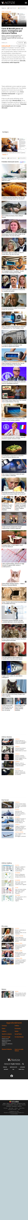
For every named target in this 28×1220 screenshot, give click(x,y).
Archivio (6, 1069)
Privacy (16, 1108)
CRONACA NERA (18, 943)
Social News (18, 1034)
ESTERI (16, 887)
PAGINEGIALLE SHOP (21, 1103)
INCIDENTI (17, 769)
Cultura (4, 1031)
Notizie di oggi (6, 1037)
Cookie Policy (21, 1108)
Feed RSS (5, 1067)
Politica (17, 1025)
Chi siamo (5, 1108)
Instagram (4, 154)
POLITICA (17, 809)
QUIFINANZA (8, 1106)
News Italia (21, 1069)
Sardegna (5, 132)
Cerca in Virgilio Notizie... (12, 1064)
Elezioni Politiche (7, 1049)
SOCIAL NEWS (8, 11)
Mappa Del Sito (13, 1067)
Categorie (22, 1067)
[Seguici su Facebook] (11, 1076)
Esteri (3, 1028)
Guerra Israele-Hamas (19, 1050)
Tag (13, 1069)
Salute (16, 1031)
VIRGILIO (8, 1103)
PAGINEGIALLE (13, 1103)
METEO (16, 991)
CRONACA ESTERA (19, 832)
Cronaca (4, 1025)
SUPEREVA (19, 1106)
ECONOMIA (17, 872)
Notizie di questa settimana (6, 1041)
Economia (18, 1028)
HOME (3, 11)
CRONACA (17, 739)
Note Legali (11, 1108)
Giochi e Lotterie (7, 1034)
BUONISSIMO (14, 1106)
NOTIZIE (10, 3)
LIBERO (4, 1103)
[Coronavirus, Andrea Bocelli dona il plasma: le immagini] (14, 145)
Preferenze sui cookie (12, 1109)
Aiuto (19, 1109)
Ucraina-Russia (19, 1037)
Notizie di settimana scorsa (7, 1044)
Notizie (15, 1060)
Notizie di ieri (5, 1039)
